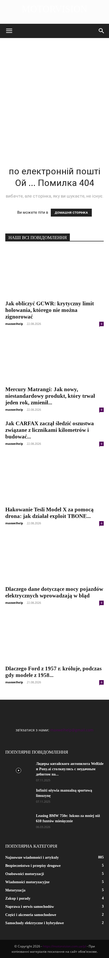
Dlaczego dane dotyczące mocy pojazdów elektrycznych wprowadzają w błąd (54, 592)
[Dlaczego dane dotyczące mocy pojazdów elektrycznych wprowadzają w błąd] (54, 558)
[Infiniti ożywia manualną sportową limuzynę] (18, 797)
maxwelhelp (14, 324)
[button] (9, 31)
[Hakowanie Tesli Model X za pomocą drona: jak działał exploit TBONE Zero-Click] (54, 478)
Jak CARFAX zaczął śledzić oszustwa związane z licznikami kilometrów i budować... (49, 430)
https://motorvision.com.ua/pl (64, 946)
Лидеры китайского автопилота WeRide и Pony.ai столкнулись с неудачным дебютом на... (69, 769)
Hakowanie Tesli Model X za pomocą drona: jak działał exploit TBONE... (49, 512)
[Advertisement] (54, 95)
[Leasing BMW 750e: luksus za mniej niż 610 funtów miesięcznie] (18, 822)
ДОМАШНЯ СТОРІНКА (71, 212)
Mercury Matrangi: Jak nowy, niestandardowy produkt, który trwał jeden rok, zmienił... (50, 396)
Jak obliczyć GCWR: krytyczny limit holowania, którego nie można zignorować (49, 310)
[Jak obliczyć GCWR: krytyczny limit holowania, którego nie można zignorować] (54, 272)
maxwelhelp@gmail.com (71, 729)
